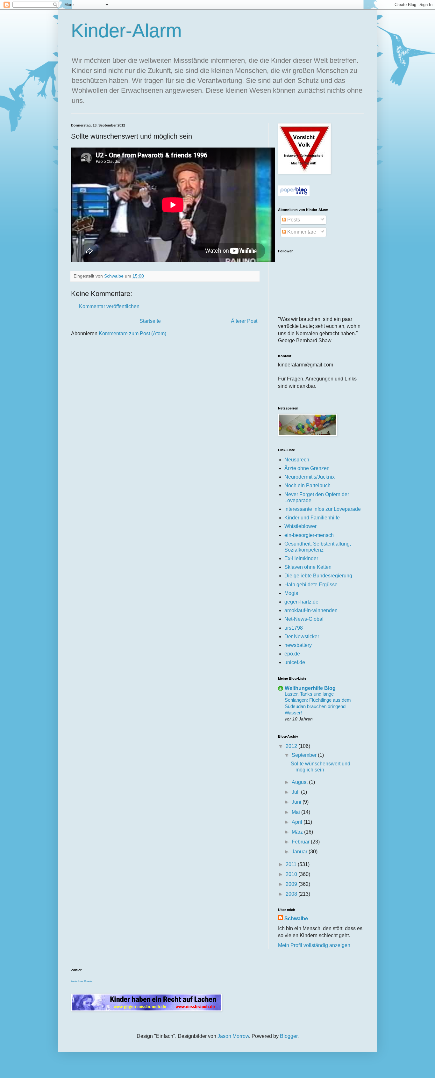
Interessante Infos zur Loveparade (322, 509)
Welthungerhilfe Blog (310, 688)
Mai (296, 812)
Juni (297, 802)
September (305, 755)
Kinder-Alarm (126, 30)
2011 (292, 864)
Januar (300, 851)
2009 (292, 884)
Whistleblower (300, 526)
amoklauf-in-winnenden (311, 610)
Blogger (288, 1036)
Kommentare (301, 232)
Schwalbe (296, 918)
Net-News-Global (304, 619)
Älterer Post (244, 321)
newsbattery (298, 645)
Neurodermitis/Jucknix (309, 477)
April (297, 822)
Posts (293, 219)
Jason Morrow (233, 1036)
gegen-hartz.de (301, 601)
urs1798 (293, 628)
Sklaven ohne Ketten (308, 567)
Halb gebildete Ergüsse (311, 584)
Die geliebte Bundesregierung (318, 575)
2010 (292, 874)
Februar (301, 841)
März (298, 832)
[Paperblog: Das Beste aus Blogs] (294, 194)
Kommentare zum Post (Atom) (132, 333)
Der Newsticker (301, 636)
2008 (292, 894)
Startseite (150, 321)
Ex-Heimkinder (301, 558)
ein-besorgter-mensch (309, 535)
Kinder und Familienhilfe (312, 517)
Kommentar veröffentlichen (109, 306)
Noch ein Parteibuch (307, 485)
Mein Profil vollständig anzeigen (314, 945)
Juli (296, 792)
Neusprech (296, 459)
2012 (292, 746)
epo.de (292, 653)
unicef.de (294, 662)
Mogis (291, 593)
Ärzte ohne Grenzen (307, 468)
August (300, 782)
